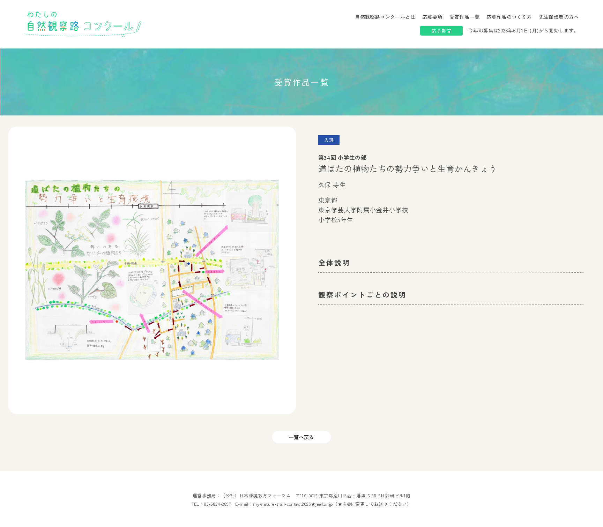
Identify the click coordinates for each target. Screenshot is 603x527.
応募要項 (432, 16)
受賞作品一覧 (464, 16)
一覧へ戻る (301, 437)
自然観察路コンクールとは (385, 16)
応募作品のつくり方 (509, 16)
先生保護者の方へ (559, 16)
